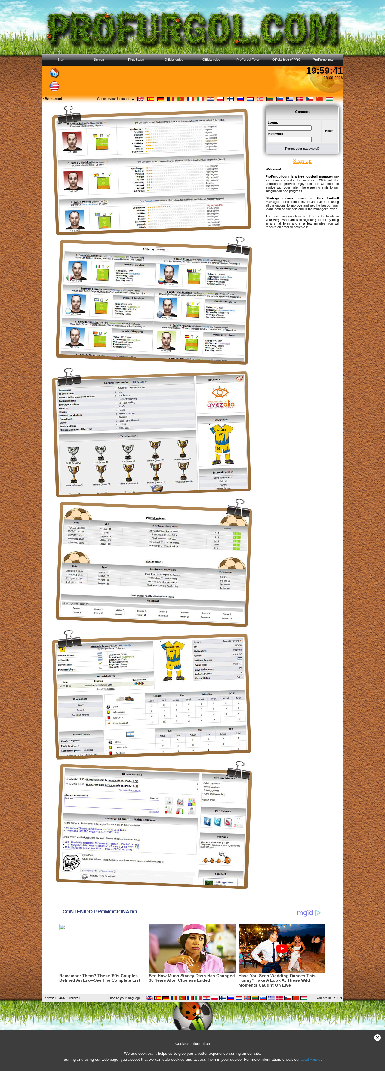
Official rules (211, 59)
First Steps (136, 59)
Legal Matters (311, 1059)
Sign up (98, 59)
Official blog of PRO (286, 59)
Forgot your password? (302, 148)
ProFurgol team (324, 59)
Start (60, 59)
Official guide (174, 59)
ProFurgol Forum (248, 59)
